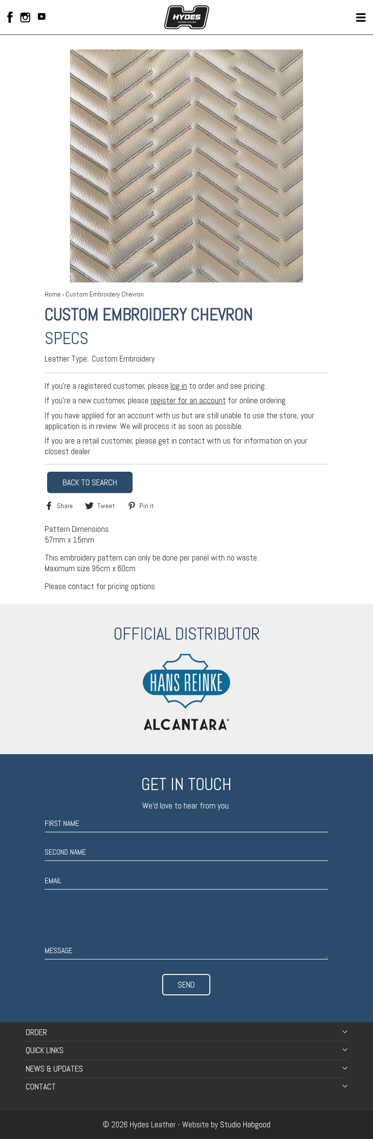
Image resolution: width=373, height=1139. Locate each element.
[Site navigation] (361, 17)
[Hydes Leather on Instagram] (25, 17)
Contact (41, 1086)
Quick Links (45, 1050)
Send (186, 984)
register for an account (188, 400)
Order (36, 1032)
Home (53, 294)
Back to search (90, 482)
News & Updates (54, 1068)
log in (178, 385)
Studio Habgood (245, 1124)
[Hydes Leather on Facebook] (10, 17)
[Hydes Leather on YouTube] (42, 17)
